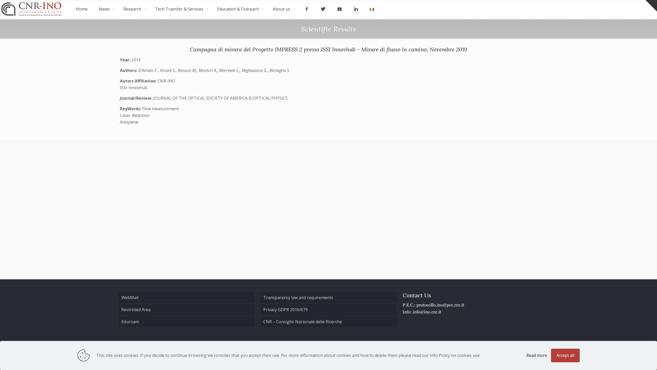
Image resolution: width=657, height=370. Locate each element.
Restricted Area (136, 309)
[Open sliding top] (651, 6)
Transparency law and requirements (298, 297)
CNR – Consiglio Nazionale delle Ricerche (302, 322)
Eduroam (130, 322)
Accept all (565, 355)
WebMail (129, 297)
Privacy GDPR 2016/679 (285, 309)
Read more (536, 355)
